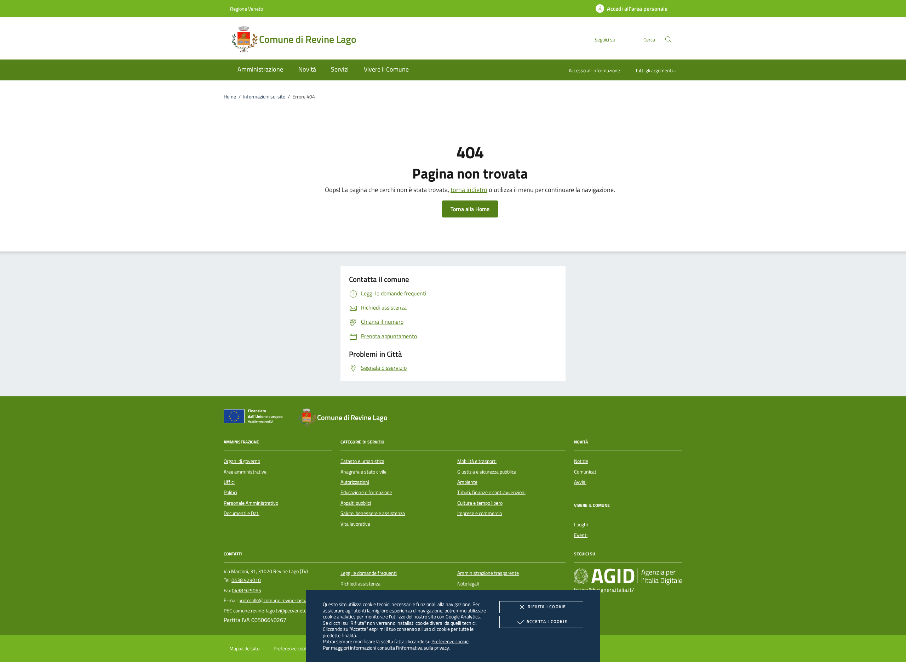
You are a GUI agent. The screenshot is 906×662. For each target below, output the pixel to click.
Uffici (229, 482)
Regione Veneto (246, 8)
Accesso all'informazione (594, 70)
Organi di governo (242, 461)
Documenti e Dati (241, 513)
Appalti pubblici (355, 503)
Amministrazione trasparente (488, 573)
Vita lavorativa (355, 524)
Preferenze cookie (450, 641)
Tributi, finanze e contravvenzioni (491, 492)
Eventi (580, 535)
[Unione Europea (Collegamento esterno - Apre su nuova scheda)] (255, 418)
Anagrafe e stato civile (363, 472)
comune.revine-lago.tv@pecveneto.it (271, 611)
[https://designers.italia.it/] (628, 576)
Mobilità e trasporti (477, 461)
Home (230, 97)
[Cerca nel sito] (668, 39)
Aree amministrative (245, 472)
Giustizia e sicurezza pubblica (486, 472)
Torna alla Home (470, 209)
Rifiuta (547, 606)
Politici (230, 492)
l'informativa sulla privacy (422, 647)
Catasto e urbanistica (362, 461)
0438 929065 (246, 590)
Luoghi (581, 524)
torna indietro (469, 189)
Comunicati (585, 472)
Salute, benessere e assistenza (372, 513)
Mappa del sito (244, 648)
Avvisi (580, 482)
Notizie (581, 461)
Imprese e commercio (479, 513)
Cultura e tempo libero (480, 503)
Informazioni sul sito (264, 97)
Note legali (468, 584)
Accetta (547, 621)
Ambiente (467, 482)
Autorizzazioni (354, 482)
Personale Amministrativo (251, 503)
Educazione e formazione (366, 492)
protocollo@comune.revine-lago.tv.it (276, 600)
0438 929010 (246, 580)
